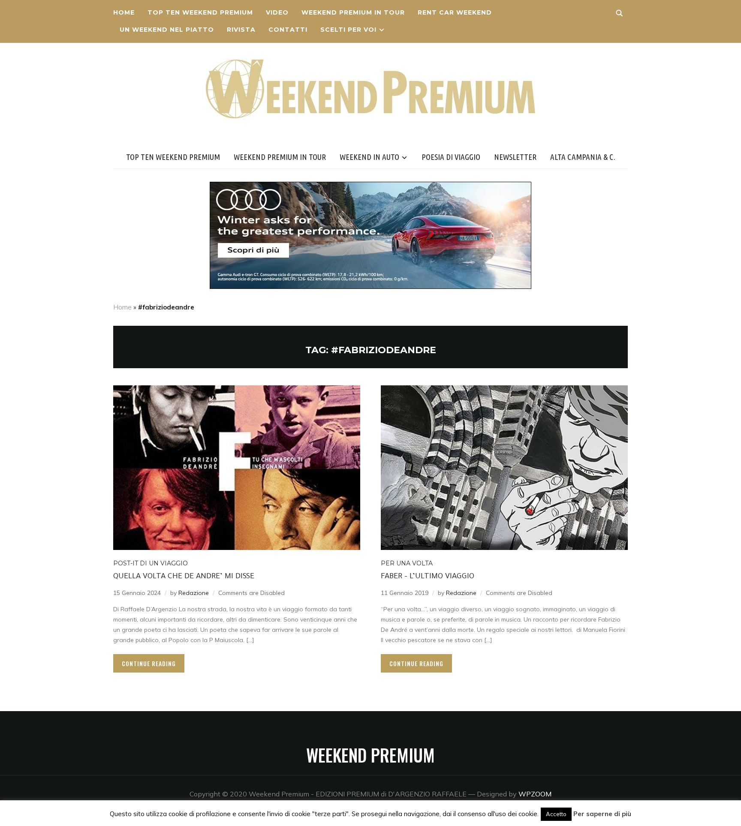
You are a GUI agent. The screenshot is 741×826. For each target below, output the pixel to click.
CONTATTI (287, 29)
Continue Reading (149, 663)
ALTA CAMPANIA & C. (582, 157)
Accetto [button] (556, 814)
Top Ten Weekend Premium (200, 12)
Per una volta (407, 563)
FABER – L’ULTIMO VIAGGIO (427, 577)
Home (124, 12)
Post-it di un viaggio (150, 563)
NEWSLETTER (515, 157)
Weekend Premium (370, 755)
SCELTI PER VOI (348, 29)
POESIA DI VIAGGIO (451, 157)
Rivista (241, 29)
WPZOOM (534, 794)
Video (277, 12)
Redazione (193, 593)
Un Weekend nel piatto (167, 29)
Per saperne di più (602, 814)
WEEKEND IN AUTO (369, 157)
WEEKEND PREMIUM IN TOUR (353, 12)
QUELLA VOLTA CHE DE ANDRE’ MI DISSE (183, 577)
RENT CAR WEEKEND (455, 12)
